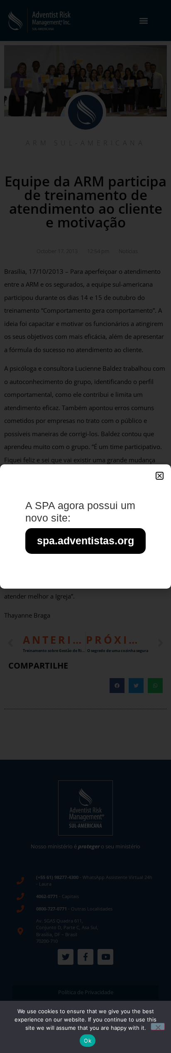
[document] (85, 526)
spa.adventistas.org (85, 540)
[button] (159, 476)
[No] (158, 1026)
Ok (87, 1040)
